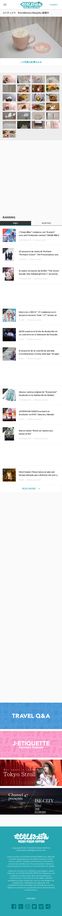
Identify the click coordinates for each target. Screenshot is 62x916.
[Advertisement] (31, 178)
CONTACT (31, 898)
